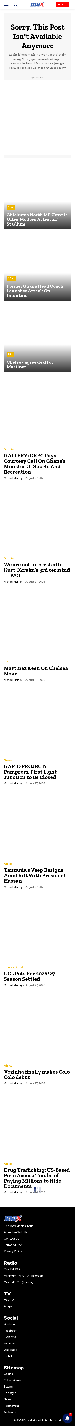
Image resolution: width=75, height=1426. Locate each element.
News (11, 207)
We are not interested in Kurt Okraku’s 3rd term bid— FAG (37, 570)
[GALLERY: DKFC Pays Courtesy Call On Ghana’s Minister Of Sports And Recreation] (37, 409)
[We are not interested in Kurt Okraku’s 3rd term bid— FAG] (37, 518)
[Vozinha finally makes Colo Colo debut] (37, 1025)
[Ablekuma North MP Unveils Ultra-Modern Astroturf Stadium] (37, 195)
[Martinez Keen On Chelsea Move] (37, 622)
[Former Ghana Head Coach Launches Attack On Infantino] (37, 267)
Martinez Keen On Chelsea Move (36, 671)
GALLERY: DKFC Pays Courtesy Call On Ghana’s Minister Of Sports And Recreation (35, 463)
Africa (11, 278)
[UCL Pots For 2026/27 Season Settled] (37, 927)
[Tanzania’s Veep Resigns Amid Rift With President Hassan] (37, 824)
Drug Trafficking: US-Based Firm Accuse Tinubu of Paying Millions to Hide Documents (37, 1178)
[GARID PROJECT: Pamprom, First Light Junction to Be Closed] (37, 720)
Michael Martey (13, 478)
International (13, 967)
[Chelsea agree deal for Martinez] (37, 338)
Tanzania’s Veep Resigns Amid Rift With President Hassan (35, 875)
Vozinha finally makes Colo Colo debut (37, 1074)
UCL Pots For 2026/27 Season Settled (29, 976)
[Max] (37, 4)
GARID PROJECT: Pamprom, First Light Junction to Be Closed (30, 771)
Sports (9, 449)
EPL (10, 354)
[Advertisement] (37, 117)
